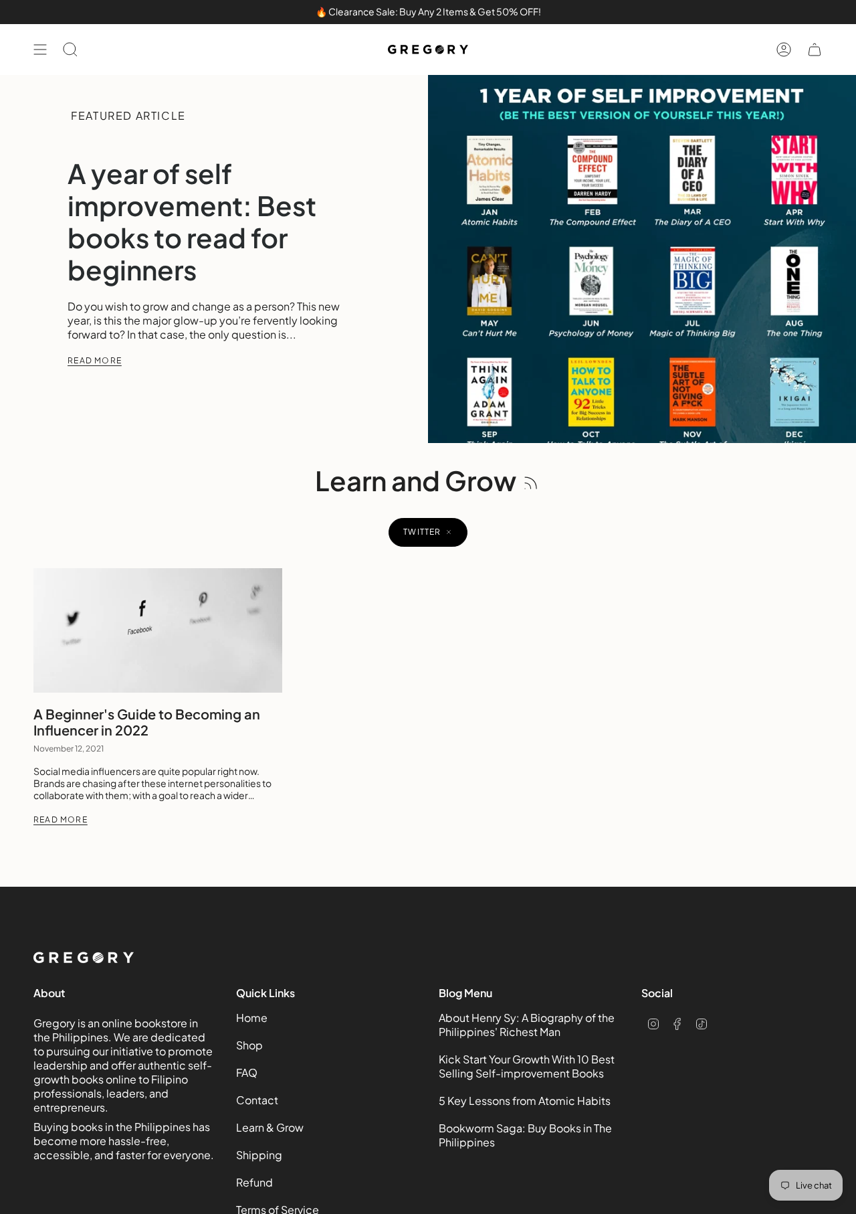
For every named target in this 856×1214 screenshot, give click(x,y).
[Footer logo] (83, 957)
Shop (249, 1045)
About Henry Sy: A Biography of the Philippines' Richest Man (527, 1025)
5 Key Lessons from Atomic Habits (525, 1101)
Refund (254, 1182)
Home (252, 1018)
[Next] (141, 416)
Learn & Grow (270, 1127)
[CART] (814, 49)
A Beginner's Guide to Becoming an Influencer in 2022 (146, 722)
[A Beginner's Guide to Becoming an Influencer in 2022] (157, 630)
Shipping (259, 1155)
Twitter (422, 532)
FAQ (246, 1072)
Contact (257, 1100)
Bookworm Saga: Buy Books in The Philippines (525, 1135)
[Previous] (54, 416)
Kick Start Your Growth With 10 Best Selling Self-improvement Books (527, 1066)
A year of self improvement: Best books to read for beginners (192, 221)
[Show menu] (40, 49)
